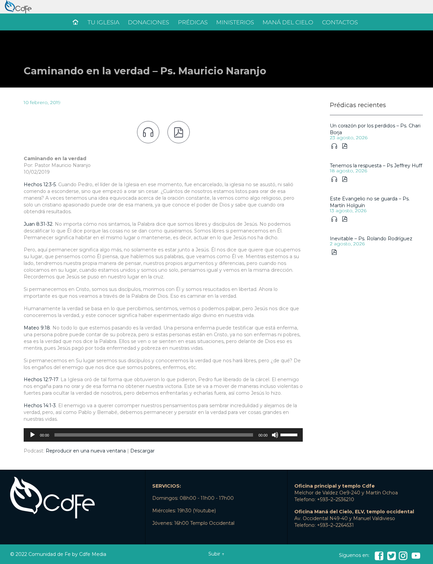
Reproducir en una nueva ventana (86, 451)
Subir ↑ (216, 554)
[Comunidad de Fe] (216, 7)
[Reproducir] (32, 435)
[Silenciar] (275, 435)
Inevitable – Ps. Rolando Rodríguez (371, 239)
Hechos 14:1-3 (40, 405)
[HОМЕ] (76, 22)
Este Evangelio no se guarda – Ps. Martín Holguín (370, 202)
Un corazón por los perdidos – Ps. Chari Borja (375, 129)
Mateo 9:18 (37, 328)
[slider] (289, 434)
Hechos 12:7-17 (41, 379)
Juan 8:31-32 (38, 224)
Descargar (142, 451)
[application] (163, 435)
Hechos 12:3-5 (40, 184)
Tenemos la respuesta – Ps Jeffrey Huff (376, 166)
